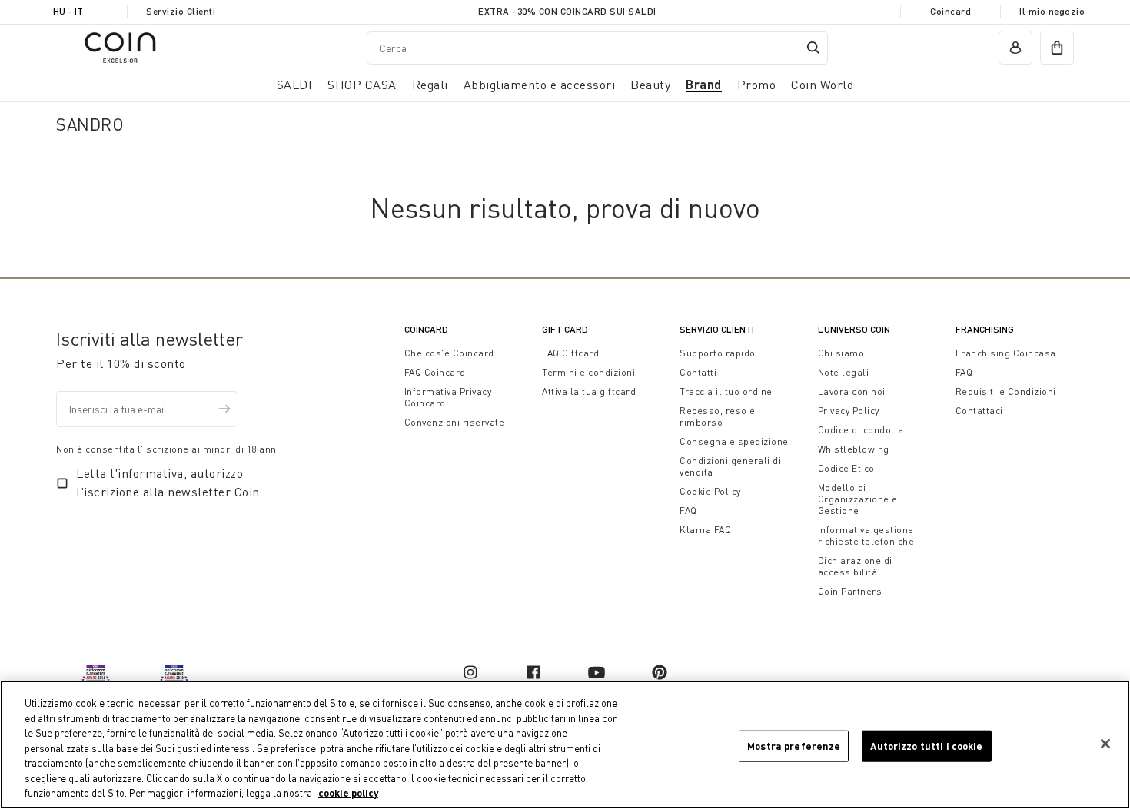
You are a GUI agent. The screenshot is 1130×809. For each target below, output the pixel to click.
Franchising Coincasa (1006, 353)
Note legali (843, 372)
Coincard (950, 11)
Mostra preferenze (793, 745)
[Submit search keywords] (813, 48)
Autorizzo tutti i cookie (926, 745)
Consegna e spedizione (734, 441)
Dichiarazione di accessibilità (855, 566)
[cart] (1057, 48)
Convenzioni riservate (454, 422)
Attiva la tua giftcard (589, 391)
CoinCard (426, 329)
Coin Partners (850, 591)
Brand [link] (704, 84)
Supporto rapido (718, 353)
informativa (151, 473)
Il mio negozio (1052, 11)
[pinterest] (659, 672)
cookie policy (348, 793)
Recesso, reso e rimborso (718, 416)
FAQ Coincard (435, 372)
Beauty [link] (650, 84)
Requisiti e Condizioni (1006, 391)
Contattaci (979, 410)
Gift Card (565, 329)
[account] (1015, 48)
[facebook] (533, 672)
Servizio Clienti (180, 11)
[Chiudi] (1105, 744)
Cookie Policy (710, 491)
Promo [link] (756, 84)
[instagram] (470, 672)
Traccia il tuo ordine (726, 391)
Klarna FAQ (705, 529)
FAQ (688, 510)
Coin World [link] (822, 84)
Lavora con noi (852, 391)
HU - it (68, 11)
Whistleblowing (853, 449)
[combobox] (597, 47)
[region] (565, 745)
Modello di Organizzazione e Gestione (858, 499)
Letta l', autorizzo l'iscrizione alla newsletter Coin (168, 482)
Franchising (985, 329)
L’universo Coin (854, 329)
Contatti (698, 372)
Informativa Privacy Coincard (448, 397)
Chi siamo (841, 353)
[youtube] (596, 672)
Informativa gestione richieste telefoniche (866, 535)
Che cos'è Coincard (449, 353)
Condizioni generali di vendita (730, 466)
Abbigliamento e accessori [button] (540, 84)
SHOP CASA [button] (362, 84)
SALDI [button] (295, 84)
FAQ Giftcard (570, 353)
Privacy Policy (848, 410)
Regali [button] (430, 84)
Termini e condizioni (588, 372)
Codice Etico (846, 468)
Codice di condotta (861, 430)
